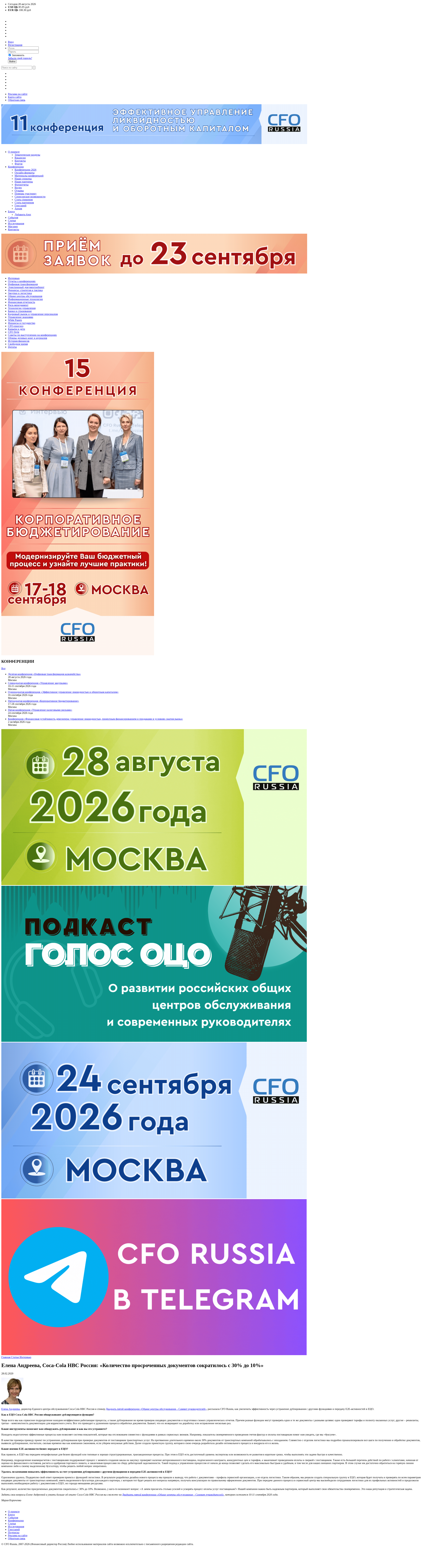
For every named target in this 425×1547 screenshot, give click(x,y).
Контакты (20, 160)
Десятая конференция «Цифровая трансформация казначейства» (44, 674)
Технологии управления (22, 308)
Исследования (16, 223)
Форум (18, 163)
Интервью (14, 278)
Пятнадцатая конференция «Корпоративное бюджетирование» (43, 701)
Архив (18, 208)
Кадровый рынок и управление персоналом (33, 314)
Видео (18, 187)
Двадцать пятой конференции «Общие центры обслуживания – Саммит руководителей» (156, 1409)
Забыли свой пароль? (20, 58)
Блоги (11, 211)
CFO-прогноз (15, 326)
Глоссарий (20, 205)
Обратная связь (16, 100)
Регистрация (15, 44)
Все (3, 668)
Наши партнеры (24, 181)
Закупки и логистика (20, 293)
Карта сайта (14, 97)
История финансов (18, 341)
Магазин (13, 226)
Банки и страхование (20, 311)
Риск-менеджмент (18, 305)
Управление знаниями (20, 317)
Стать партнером (24, 202)
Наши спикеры (23, 178)
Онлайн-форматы (25, 172)
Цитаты (12, 347)
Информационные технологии (25, 299)
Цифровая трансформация (23, 284)
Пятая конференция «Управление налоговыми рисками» (40, 710)
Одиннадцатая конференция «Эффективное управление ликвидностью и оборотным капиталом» (63, 692)
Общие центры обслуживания (25, 296)
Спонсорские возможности (30, 196)
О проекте (14, 151)
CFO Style (13, 332)
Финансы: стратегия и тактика (25, 290)
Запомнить (18, 55)
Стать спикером (24, 199)
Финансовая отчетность (21, 302)
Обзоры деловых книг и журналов (27, 338)
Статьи (12, 220)
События (13, 217)
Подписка (13, 1532)
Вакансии (20, 157)
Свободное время (18, 344)
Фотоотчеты (22, 184)
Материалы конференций (29, 175)
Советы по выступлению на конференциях (32, 335)
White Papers (15, 320)
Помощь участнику (26, 193)
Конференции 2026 (25, 169)
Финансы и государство (21, 323)
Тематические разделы (27, 154)
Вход (11, 41)
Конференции (16, 166)
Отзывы (19, 190)
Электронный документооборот (26, 287)
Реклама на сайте (17, 94)
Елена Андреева (10, 1409)
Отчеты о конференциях (22, 281)
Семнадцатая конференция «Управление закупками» (38, 683)
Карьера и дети (16, 329)
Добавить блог (23, 214)
